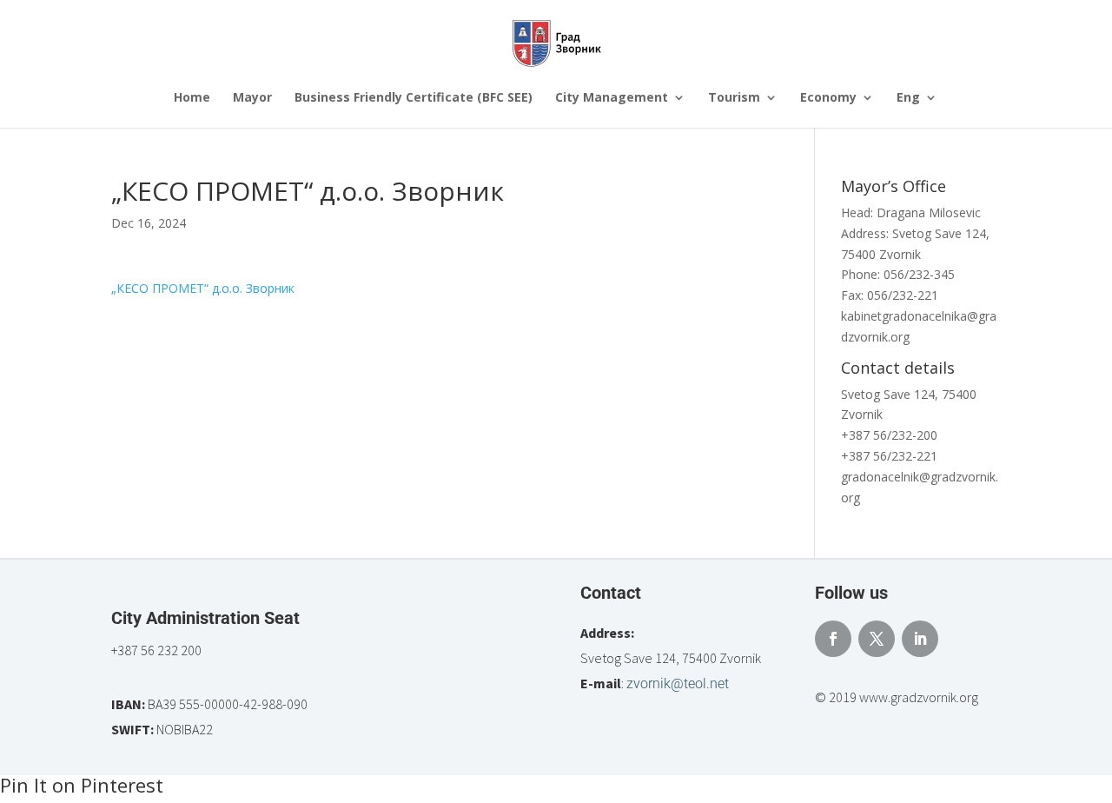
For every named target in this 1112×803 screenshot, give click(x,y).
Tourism (734, 98)
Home (192, 98)
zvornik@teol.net (677, 683)
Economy (828, 98)
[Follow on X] (876, 638)
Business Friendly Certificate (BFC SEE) (414, 98)
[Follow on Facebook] (833, 638)
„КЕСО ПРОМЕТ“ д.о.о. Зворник (203, 288)
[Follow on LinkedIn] (920, 638)
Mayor (252, 98)
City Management (611, 98)
